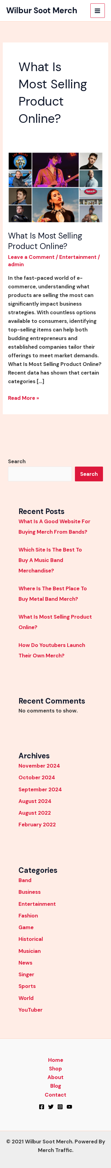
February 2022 (37, 824)
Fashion (28, 915)
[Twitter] (51, 1107)
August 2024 (34, 801)
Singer (26, 974)
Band (24, 880)
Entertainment (78, 257)
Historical (30, 939)
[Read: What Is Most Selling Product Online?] (55, 186)
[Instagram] (60, 1107)
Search (17, 461)
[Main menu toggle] (97, 10)
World (26, 998)
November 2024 (39, 765)
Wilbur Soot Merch (41, 10)
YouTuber (30, 1009)
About (55, 1077)
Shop (55, 1068)
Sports (27, 986)
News (25, 962)
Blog (55, 1085)
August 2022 (34, 812)
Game (26, 927)
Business (29, 892)
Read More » (23, 397)
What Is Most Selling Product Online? (45, 241)
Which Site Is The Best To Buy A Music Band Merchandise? (50, 560)
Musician (29, 951)
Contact (55, 1094)
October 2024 (36, 777)
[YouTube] (69, 1107)
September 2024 (40, 789)
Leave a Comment (31, 257)
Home (55, 1060)
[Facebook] (41, 1107)
